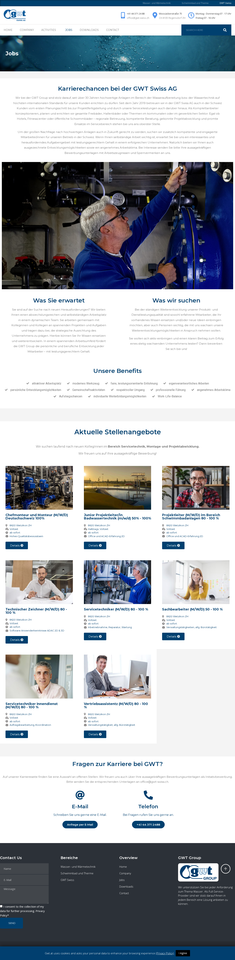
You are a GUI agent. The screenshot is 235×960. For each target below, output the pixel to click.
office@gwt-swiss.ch (138, 17)
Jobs (68, 30)
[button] (148, 824)
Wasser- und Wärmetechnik (157, 3)
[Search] (226, 29)
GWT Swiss (67, 880)
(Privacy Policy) (165, 953)
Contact (112, 30)
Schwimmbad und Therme (195, 3)
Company (27, 30)
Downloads (89, 30)
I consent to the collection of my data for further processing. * (22, 911)
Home (8, 30)
